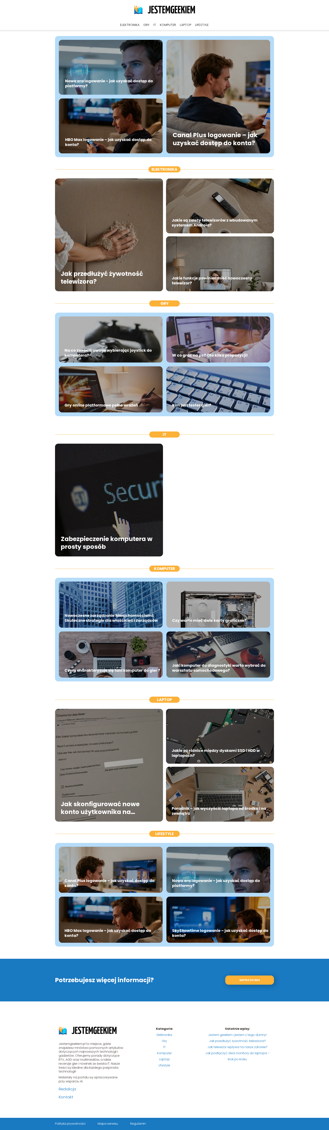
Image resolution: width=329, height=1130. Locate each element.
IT (154, 25)
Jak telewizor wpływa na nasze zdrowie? (238, 1047)
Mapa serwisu (108, 1123)
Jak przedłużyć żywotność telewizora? (102, 277)
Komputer (168, 25)
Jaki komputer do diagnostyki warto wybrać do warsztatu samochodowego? (219, 668)
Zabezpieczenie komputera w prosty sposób (107, 543)
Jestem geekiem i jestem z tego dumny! (237, 1035)
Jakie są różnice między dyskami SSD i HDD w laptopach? (216, 753)
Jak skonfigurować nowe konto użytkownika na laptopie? (100, 808)
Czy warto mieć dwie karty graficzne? (209, 620)
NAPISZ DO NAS (250, 980)
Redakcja (67, 1089)
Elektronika (130, 25)
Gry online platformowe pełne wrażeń (101, 405)
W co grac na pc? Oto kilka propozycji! (210, 355)
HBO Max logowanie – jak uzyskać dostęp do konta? (108, 142)
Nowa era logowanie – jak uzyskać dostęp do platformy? (109, 83)
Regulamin (138, 1123)
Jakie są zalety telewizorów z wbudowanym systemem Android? (215, 223)
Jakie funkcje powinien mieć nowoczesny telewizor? (212, 281)
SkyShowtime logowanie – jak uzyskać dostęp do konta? (220, 933)
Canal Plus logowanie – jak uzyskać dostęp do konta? (215, 139)
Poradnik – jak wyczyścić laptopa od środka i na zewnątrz (219, 811)
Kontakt (66, 1097)
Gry (146, 25)
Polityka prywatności (70, 1123)
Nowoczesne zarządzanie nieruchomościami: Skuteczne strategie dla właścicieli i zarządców (111, 618)
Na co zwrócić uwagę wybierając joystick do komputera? (108, 353)
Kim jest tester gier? (191, 405)
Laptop (185, 25)
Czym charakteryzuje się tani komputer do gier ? (112, 670)
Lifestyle (202, 25)
